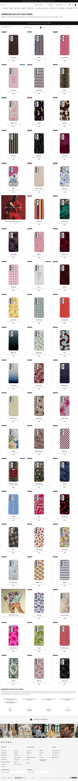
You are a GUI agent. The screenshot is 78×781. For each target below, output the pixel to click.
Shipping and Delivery (31, 757)
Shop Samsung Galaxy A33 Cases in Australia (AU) (67, 699)
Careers (28, 759)
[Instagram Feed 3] (67, 731)
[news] (69, 5)
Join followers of (40, 719)
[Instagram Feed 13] (11, 731)
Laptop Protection (53, 8)
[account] (72, 5)
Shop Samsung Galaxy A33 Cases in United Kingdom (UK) (11, 702)
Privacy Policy (50, 777)
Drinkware (23, 8)
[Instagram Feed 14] (25, 731)
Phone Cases (5, 8)
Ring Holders (17, 8)
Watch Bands (62, 8)
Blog (40, 755)
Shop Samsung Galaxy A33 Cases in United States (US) (11, 699)
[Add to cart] (23, 61)
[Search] (5, 5)
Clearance (3, 766)
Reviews (41, 757)
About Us (41, 750)
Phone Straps (69, 8)
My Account (29, 750)
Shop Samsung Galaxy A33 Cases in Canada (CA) (48, 699)
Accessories (3, 764)
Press (28, 755)
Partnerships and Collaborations (43, 760)
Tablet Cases (38, 8)
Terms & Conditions (43, 777)
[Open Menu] (2, 5)
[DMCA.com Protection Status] (73, 777)
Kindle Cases (45, 8)
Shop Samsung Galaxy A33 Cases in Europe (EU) (30, 699)
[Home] (39, 4)
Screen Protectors (17, 764)
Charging (11, 8)
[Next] (76, 8)
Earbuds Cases (30, 8)
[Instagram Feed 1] (39, 731)
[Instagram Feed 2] (53, 731)
